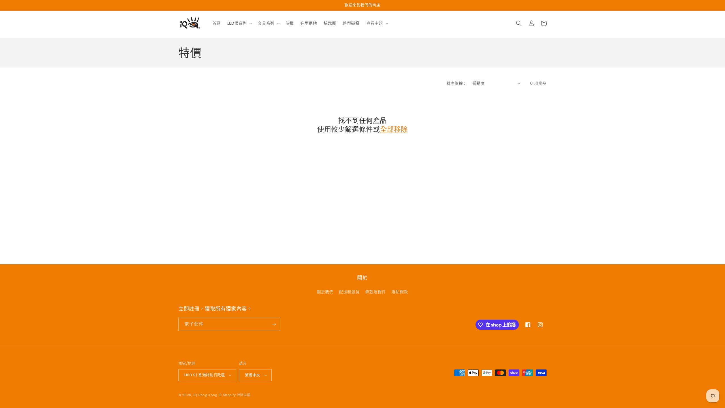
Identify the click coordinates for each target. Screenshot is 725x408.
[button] (239, 23)
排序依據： (457, 83)
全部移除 (394, 129)
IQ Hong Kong (205, 395)
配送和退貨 (349, 292)
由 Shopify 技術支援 (234, 395)
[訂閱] (274, 324)
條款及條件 (375, 292)
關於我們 (325, 292)
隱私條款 (399, 292)
